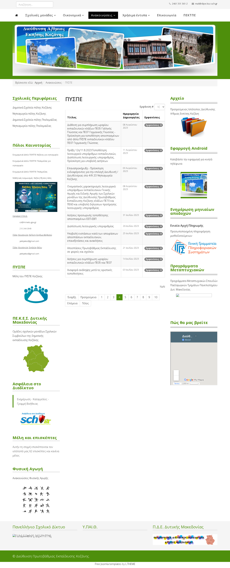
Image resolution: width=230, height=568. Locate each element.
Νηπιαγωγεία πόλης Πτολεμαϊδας (32, 125)
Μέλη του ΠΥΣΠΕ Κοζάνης (27, 276)
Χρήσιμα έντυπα (135, 15)
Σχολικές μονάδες (39, 15)
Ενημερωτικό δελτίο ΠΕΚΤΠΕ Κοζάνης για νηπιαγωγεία (35, 154)
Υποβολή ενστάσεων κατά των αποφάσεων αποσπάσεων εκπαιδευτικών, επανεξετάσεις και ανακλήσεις (92, 237)
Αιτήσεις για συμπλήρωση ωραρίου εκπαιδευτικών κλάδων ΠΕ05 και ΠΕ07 (89, 260)
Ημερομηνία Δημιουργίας (131, 115)
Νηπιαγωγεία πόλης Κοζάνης (29, 113)
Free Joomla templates (108, 564)
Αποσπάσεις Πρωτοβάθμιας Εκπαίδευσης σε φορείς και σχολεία (91, 249)
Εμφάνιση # (146, 106)
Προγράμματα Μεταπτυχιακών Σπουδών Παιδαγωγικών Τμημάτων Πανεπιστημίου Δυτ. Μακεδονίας (193, 285)
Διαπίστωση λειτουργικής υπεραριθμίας (90, 226)
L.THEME (130, 564)
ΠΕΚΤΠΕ (189, 15)
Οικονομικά (72, 15)
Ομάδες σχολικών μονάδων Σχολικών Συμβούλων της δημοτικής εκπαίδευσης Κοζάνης (34, 336)
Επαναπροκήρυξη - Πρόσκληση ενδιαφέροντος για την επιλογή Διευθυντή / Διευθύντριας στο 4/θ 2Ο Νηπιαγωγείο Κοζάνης (92, 174)
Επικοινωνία (166, 15)
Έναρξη (72, 297)
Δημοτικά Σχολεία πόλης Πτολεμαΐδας (35, 119)
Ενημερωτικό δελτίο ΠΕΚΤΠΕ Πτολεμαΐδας (30, 172)
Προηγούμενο (88, 297)
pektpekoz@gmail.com (29, 241)
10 (155, 297)
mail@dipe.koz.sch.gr (206, 3)
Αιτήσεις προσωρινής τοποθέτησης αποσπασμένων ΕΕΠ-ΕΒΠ (87, 217)
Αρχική (38, 82)
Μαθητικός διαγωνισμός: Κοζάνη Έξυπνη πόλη (32, 178)
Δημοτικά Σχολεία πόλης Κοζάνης (32, 107)
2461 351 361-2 (180, 3)
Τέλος (85, 303)
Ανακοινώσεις (101, 15)
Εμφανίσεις (152, 117)
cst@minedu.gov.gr (28, 222)
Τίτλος (71, 117)
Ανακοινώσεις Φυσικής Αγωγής (30, 478)
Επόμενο (72, 303)
